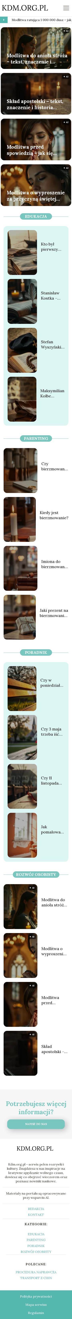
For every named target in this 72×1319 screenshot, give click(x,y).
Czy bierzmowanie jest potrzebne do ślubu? (54, 466)
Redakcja (36, 1209)
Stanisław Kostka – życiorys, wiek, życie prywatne (51, 295)
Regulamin (36, 1313)
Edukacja (36, 216)
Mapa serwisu (36, 1305)
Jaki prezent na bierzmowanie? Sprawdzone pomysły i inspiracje (54, 613)
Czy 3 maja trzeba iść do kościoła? (52, 731)
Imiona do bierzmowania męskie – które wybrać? (54, 564)
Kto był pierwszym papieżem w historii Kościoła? (52, 246)
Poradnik (36, 652)
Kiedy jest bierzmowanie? (54, 515)
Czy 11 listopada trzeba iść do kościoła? (52, 780)
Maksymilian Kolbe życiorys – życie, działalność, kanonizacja (52, 393)
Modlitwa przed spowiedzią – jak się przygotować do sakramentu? (30, 150)
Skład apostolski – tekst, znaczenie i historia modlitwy (35, 104)
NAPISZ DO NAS (36, 1124)
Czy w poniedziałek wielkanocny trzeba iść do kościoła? (52, 683)
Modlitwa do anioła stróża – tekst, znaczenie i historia (37, 58)
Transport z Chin (36, 1278)
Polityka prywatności (36, 1296)
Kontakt (36, 1215)
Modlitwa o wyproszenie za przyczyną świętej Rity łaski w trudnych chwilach (36, 195)
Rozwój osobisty (36, 874)
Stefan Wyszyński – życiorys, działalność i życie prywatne (52, 344)
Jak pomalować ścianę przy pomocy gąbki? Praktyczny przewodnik (52, 829)
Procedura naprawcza (36, 1272)
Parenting (36, 438)
